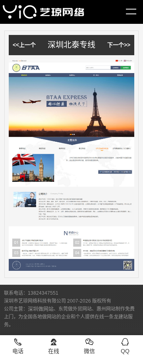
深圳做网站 (41, 309)
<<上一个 (24, 45)
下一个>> (118, 45)
